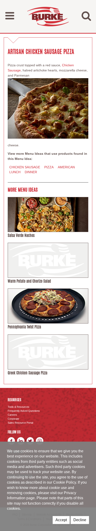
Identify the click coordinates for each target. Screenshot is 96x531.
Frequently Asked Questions (24, 410)
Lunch (15, 172)
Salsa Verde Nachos (21, 235)
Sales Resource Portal (20, 422)
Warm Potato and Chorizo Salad (29, 281)
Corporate (13, 418)
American (66, 167)
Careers (12, 414)
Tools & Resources (18, 406)
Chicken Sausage (24, 167)
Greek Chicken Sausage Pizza (27, 373)
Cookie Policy (64, 482)
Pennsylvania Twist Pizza (24, 327)
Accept (61, 520)
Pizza (49, 167)
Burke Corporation (48, 16)
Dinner (31, 172)
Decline (79, 520)
